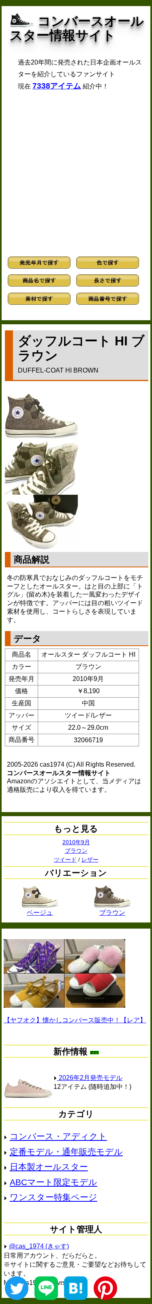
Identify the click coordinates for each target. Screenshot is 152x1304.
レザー (89, 859)
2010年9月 (76, 842)
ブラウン (76, 850)
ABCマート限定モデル (53, 1182)
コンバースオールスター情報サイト (77, 28)
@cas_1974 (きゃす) (39, 1246)
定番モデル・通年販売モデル (66, 1151)
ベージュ (40, 912)
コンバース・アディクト (58, 1136)
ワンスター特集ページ (53, 1197)
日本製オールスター (49, 1166)
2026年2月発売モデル (89, 1077)
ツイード (65, 859)
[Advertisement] (76, 173)
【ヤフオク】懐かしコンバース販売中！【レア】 (75, 1020)
